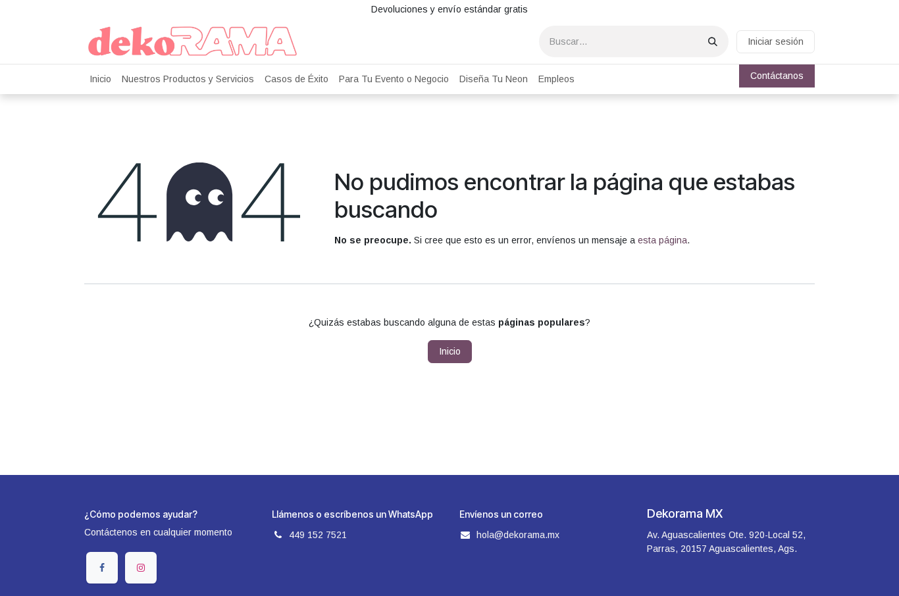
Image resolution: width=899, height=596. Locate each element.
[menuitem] (100, 79)
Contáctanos (777, 75)
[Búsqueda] (713, 41)
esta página (662, 240)
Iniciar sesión (776, 41)
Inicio (450, 351)
